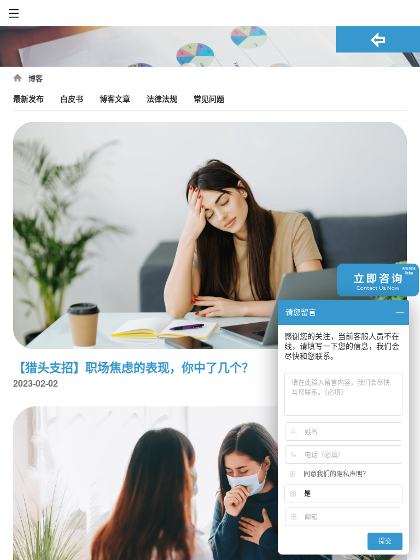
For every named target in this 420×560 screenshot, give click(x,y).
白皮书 (71, 99)
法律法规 (162, 99)
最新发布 (28, 99)
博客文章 (115, 99)
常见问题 (209, 99)
